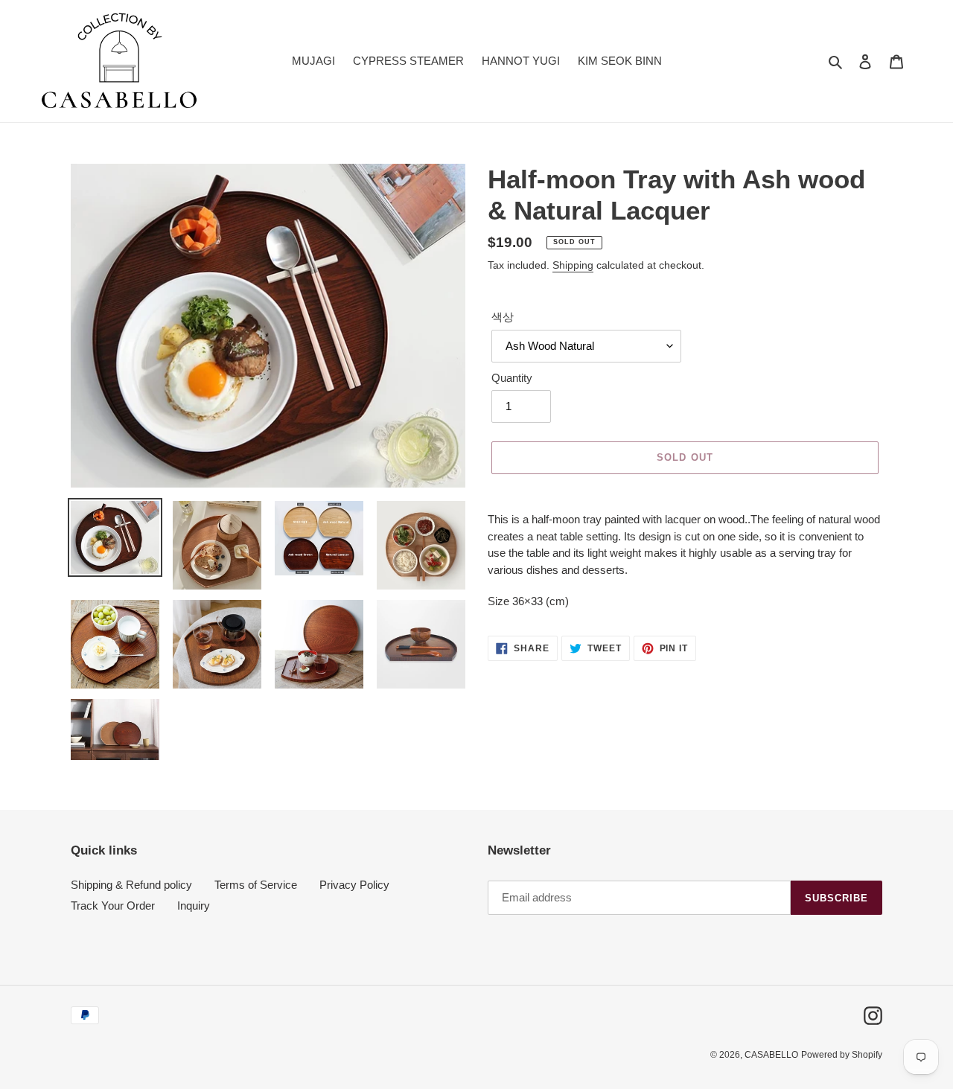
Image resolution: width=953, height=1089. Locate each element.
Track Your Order (113, 905)
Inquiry (193, 905)
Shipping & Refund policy (131, 884)
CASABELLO (771, 1055)
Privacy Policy (354, 884)
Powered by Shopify (841, 1055)
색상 (502, 316)
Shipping (572, 265)
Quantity (511, 377)
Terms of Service (255, 884)
